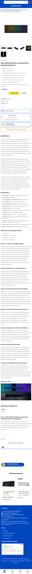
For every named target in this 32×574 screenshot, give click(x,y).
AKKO (6, 103)
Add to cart (14, 93)
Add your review (4, 60)
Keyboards (7, 9)
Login (3, 439)
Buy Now (24, 93)
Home (2, 9)
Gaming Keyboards (15, 9)
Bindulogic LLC (4, 561)
